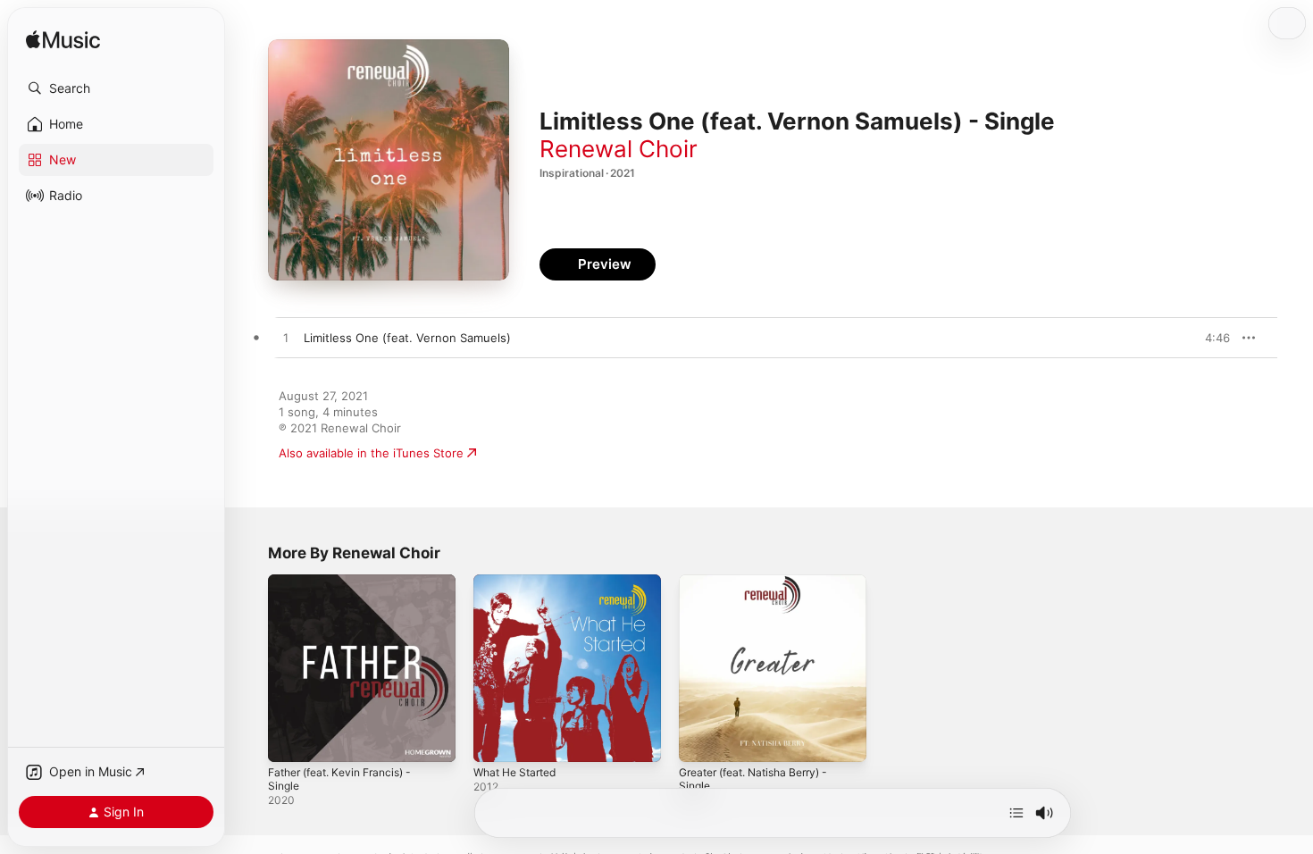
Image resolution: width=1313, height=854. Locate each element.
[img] (63, 40)
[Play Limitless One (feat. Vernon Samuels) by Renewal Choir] (286, 339)
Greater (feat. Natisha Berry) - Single (763, 588)
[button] (116, 88)
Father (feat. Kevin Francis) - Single (348, 588)
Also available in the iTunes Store (371, 453)
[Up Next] (1016, 812)
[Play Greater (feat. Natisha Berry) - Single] (701, 739)
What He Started (519, 581)
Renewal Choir (618, 149)
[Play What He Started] (495, 739)
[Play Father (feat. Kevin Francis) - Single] (290, 739)
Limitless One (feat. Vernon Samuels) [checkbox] (407, 338)
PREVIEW (1210, 337)
